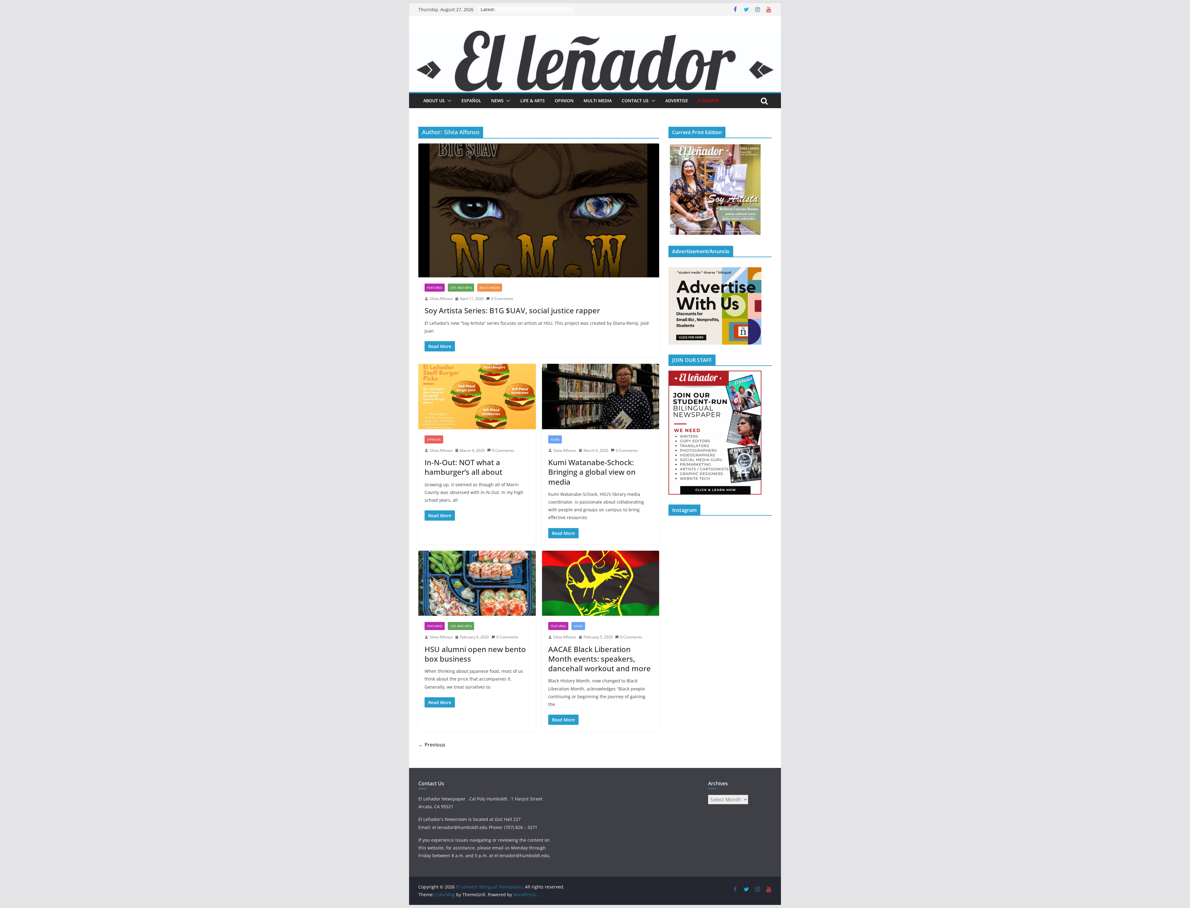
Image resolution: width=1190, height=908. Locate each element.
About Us (434, 101)
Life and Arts (461, 287)
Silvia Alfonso (441, 298)
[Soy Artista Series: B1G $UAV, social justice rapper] (538, 210)
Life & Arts (532, 101)
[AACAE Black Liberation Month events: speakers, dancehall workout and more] (600, 583)
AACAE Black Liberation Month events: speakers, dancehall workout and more (599, 658)
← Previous (431, 744)
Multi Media (598, 101)
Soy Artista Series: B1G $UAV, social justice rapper (512, 310)
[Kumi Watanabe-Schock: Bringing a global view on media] (600, 396)
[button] (448, 100)
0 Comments (502, 298)
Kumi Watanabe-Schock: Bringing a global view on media (592, 472)
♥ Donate (708, 101)
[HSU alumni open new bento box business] (477, 583)
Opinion (564, 101)
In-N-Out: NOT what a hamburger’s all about (463, 467)
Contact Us (635, 101)
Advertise (676, 101)
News (497, 101)
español (471, 101)
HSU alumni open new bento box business (475, 654)
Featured (434, 287)
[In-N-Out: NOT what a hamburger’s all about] (477, 396)
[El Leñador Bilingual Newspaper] (595, 35)
